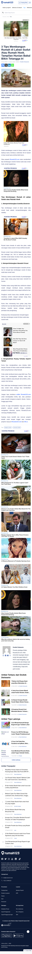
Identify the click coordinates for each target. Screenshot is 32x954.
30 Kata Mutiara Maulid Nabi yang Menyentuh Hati (15, 810)
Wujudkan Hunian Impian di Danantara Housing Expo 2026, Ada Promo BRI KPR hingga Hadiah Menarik (17, 771)
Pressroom (3, 901)
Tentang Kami (4, 890)
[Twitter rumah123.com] (6, 859)
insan (15, 838)
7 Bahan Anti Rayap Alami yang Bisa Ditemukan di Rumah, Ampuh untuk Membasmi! (19, 682)
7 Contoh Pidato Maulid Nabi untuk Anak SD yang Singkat (17, 802)
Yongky (20, 755)
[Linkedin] (9, 65)
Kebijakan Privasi (5, 909)
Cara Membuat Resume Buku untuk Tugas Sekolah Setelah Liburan (20, 752)
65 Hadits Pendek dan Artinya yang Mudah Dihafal (17, 826)
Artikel (8, 16)
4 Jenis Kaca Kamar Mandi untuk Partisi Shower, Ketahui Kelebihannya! (20, 692)
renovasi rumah (16, 427)
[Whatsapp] (12, 65)
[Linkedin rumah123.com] (15, 859)
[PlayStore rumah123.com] (18, 935)
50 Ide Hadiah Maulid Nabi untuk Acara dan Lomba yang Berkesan (17, 786)
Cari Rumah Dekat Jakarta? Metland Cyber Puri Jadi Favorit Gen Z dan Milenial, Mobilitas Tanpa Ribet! (17, 779)
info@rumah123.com (8, 877)
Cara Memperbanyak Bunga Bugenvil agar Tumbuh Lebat (20, 723)
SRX (17, 914)
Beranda (4, 16)
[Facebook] (2, 65)
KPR (17, 893)
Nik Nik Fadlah (17, 806)
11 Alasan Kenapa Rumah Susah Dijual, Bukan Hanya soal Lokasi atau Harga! (19, 701)
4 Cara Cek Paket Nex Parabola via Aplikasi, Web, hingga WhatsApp (19, 742)
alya (15, 830)
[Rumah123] (7, 2)
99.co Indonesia (19, 909)
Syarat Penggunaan (5, 911)
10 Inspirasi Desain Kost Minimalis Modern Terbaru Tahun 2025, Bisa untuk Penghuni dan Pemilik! (19, 710)
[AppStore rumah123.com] (6, 935)
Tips (24, 7)
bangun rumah (8, 427)
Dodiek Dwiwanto (24, 61)
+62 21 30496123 (7, 880)
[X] (6, 65)
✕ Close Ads (27, 950)
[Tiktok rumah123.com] (19, 859)
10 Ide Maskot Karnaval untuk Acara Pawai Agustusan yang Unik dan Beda (17, 834)
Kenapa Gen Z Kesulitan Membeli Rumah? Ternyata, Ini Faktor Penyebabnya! (17, 818)
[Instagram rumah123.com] (9, 859)
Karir (2, 898)
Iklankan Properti (20, 890)
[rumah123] (11, 853)
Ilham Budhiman (23, 727)
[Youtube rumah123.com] (12, 859)
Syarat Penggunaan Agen (7, 914)
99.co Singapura (19, 911)
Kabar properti (7, 7)
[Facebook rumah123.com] (2, 859)
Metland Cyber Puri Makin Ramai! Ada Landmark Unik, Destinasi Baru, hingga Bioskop (16, 795)
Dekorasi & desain (17, 7)
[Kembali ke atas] (28, 931)
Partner (3, 896)
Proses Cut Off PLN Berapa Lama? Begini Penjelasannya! (20, 733)
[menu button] (30, 2)
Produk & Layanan (5, 893)
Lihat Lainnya (16, 760)
